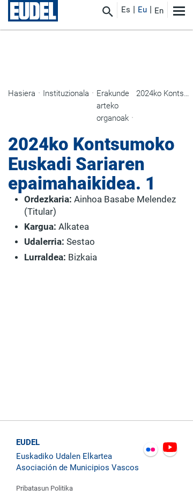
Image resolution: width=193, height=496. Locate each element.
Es (125, 9)
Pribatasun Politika (44, 488)
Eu (142, 9)
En (159, 11)
